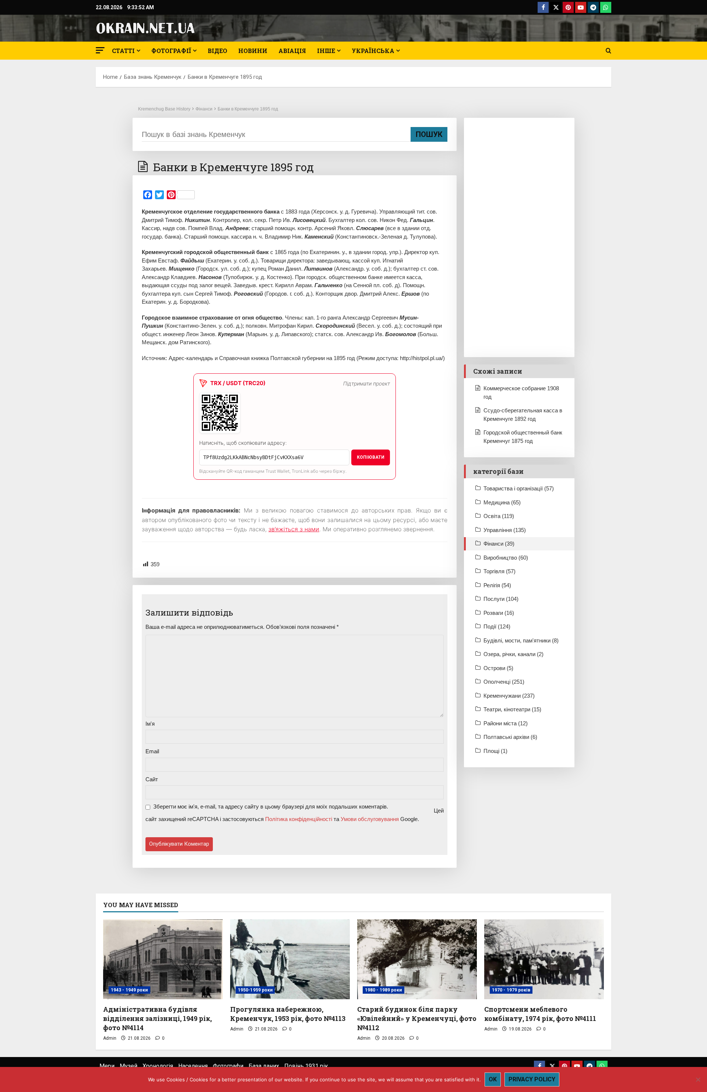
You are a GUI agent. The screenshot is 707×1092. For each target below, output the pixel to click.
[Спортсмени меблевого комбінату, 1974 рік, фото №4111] (544, 959)
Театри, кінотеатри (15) (512, 709)
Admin (109, 1038)
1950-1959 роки (255, 990)
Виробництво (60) (505, 557)
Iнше (326, 50)
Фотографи (228, 1066)
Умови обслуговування (370, 819)
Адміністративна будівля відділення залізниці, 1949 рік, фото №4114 (157, 1018)
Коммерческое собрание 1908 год (521, 392)
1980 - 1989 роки (383, 990)
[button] (100, 50)
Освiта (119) (498, 516)
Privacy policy (532, 1079)
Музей (128, 1066)
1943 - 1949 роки (129, 990)
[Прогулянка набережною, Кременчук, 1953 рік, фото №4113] (290, 959)
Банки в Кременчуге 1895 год (248, 109)
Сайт (151, 779)
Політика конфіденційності (298, 819)
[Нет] (697, 1079)
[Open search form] (608, 50)
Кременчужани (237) (509, 696)
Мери (107, 1066)
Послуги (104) (500, 599)
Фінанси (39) (498, 543)
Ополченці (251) (503, 682)
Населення (193, 1066)
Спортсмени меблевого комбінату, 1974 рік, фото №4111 (540, 1014)
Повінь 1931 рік (306, 1066)
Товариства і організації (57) (518, 488)
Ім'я (150, 724)
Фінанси (204, 109)
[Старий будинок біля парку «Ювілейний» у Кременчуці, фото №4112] (417, 959)
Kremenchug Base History (164, 109)
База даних (264, 1066)
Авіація (292, 50)
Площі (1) (495, 751)
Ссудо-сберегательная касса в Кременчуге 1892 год (522, 414)
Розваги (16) (498, 613)
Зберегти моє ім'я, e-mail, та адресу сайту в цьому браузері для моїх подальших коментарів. (270, 806)
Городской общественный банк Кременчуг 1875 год (522, 436)
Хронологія (158, 1066)
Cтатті (123, 50)
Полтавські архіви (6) (510, 737)
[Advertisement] (519, 237)
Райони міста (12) (505, 723)
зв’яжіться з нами (293, 529)
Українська (373, 50)
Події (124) (496, 626)
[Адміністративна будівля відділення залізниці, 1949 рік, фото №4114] (163, 959)
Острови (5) (498, 668)
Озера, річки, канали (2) (513, 654)
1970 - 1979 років (511, 990)
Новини (252, 50)
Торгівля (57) (499, 571)
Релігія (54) (497, 585)
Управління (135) (504, 530)
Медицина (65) (502, 502)
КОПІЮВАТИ (370, 457)
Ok (493, 1079)
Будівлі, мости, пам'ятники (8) (521, 640)
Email (152, 751)
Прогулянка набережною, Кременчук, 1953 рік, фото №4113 (287, 1014)
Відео (217, 50)
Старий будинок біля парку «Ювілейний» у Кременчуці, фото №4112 (416, 1018)
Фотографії (171, 50)
